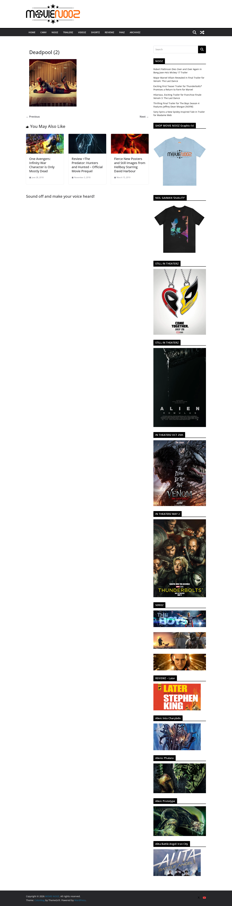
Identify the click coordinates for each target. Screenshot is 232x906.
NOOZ (55, 32)
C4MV (43, 32)
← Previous (33, 116)
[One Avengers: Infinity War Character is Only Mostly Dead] (45, 136)
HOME (32, 32)
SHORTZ (95, 32)
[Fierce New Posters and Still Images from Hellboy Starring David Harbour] (130, 136)
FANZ (122, 32)
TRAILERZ (68, 32)
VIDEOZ (82, 32)
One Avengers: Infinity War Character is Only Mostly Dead (41, 165)
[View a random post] (202, 32)
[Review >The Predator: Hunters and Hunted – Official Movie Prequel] (87, 136)
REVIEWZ (109, 32)
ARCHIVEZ (135, 32)
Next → (144, 116)
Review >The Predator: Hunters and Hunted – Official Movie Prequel (87, 165)
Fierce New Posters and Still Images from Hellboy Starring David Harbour (129, 165)
